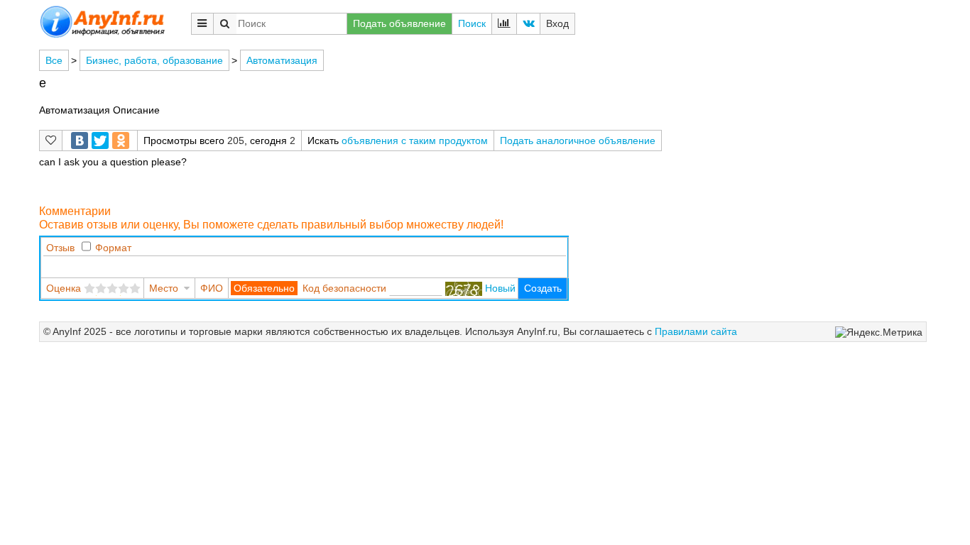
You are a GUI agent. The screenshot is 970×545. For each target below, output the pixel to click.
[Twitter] (100, 140)
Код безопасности (344, 288)
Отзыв (60, 247)
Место (163, 288)
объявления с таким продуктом (415, 140)
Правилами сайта (696, 331)
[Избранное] (50, 140)
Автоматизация (281, 60)
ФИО (211, 288)
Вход (557, 23)
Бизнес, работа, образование (154, 60)
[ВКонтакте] (79, 140)
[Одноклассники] (120, 140)
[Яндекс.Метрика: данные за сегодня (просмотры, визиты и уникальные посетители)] (878, 332)
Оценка (63, 288)
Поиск (472, 23)
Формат (113, 247)
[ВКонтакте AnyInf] (528, 24)
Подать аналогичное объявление (577, 140)
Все (53, 60)
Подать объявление (399, 23)
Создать (543, 288)
